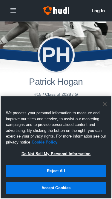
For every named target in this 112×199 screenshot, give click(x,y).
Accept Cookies (56, 188)
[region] (56, 147)
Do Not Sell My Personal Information (56, 154)
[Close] (104, 104)
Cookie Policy (44, 142)
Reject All (56, 171)
